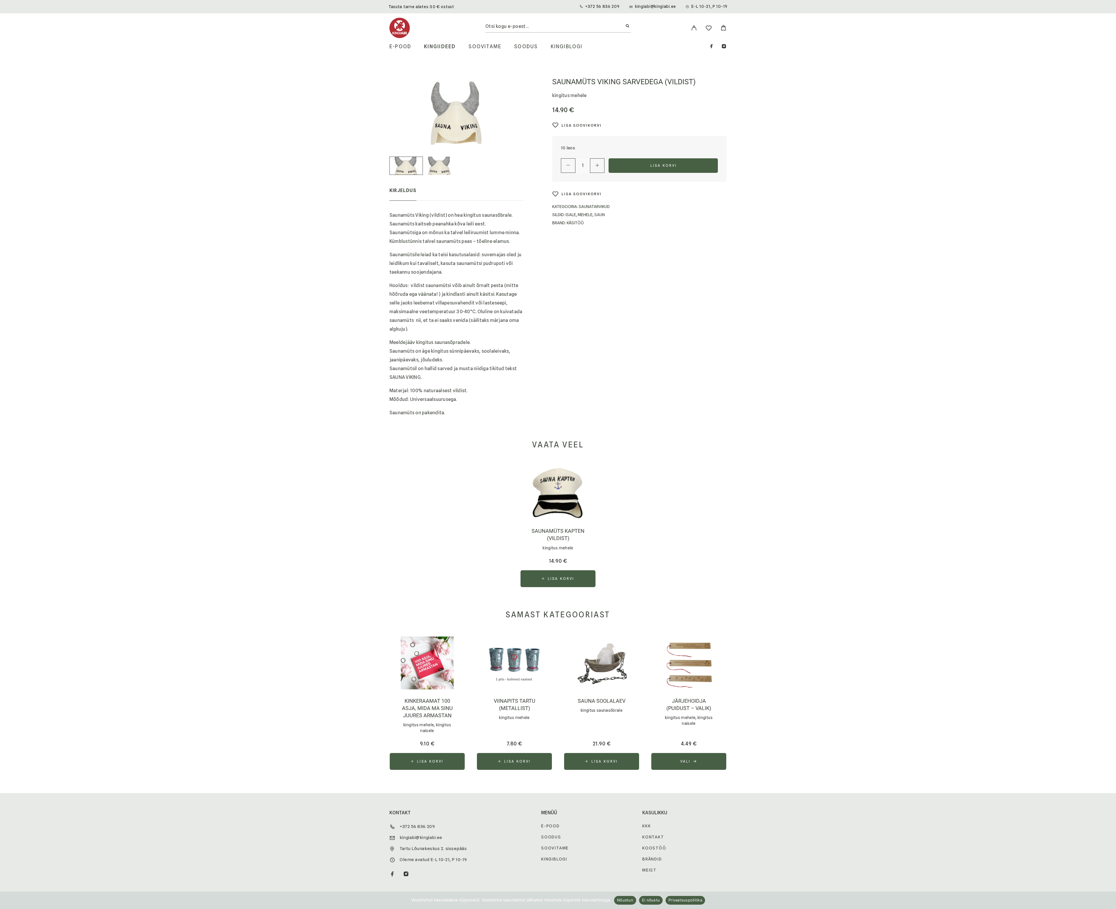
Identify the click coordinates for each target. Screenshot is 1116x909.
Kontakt (653, 837)
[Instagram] (724, 47)
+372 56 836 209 (602, 6)
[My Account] (693, 28)
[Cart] (723, 29)
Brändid (652, 859)
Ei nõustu (651, 900)
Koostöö (654, 848)
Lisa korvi (663, 165)
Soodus (526, 46)
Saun (599, 214)
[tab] (402, 194)
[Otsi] (627, 26)
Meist (649, 870)
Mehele (585, 214)
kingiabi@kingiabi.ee (655, 6)
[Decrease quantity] (568, 165)
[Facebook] (711, 47)
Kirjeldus (402, 190)
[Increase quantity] (597, 165)
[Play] (406, 166)
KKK (646, 826)
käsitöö (575, 222)
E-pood (400, 46)
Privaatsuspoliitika (685, 900)
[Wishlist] (708, 29)
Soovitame (484, 46)
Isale (571, 214)
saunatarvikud (594, 206)
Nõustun (625, 900)
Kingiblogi (567, 46)
